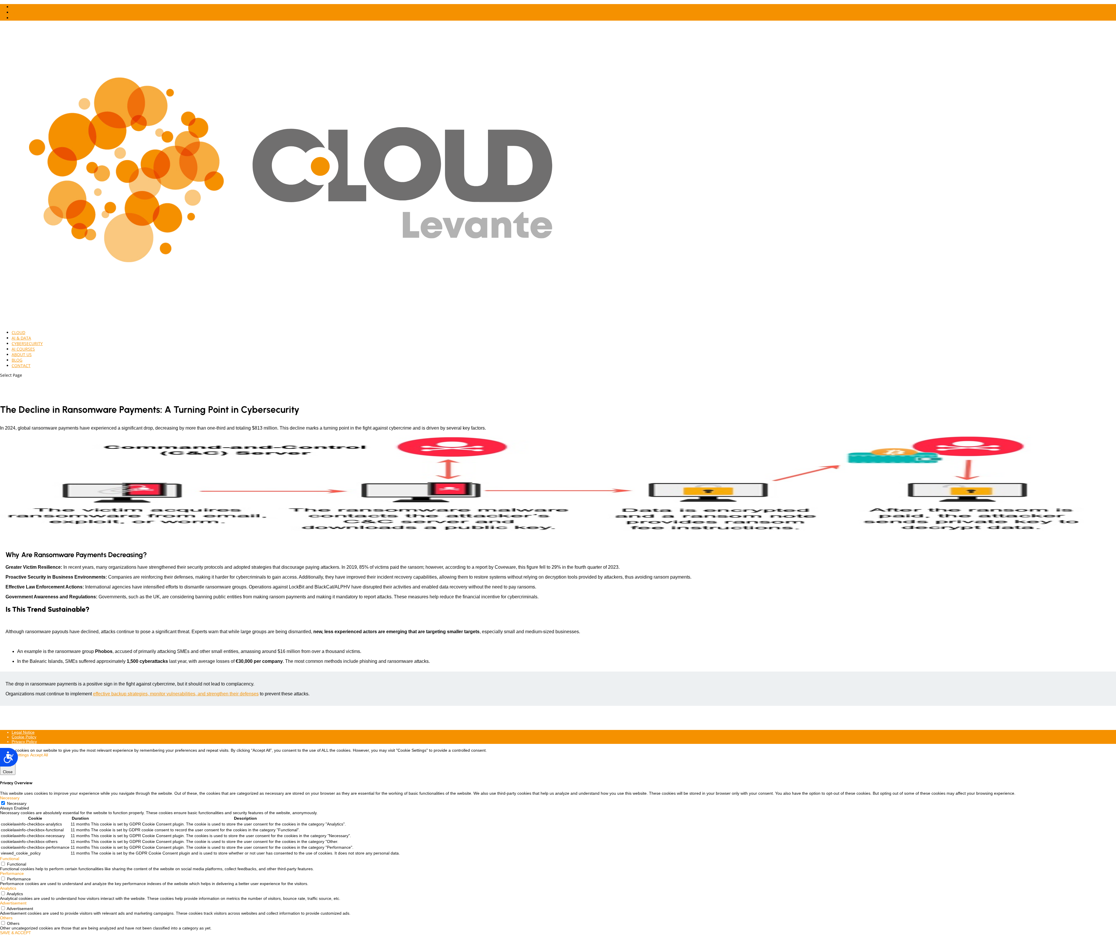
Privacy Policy (24, 741)
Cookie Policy (24, 737)
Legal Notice (23, 732)
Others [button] (6, 918)
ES (14, 18)
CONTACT (21, 365)
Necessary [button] (9, 798)
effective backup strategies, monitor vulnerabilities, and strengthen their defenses (176, 693)
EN (14, 12)
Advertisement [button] (13, 903)
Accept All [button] (39, 755)
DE (14, 7)
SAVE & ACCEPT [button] (15, 932)
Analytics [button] (8, 888)
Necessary (16, 803)
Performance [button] (12, 873)
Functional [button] (9, 858)
